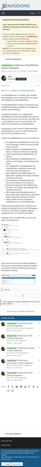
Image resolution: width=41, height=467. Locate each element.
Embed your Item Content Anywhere (19, 324)
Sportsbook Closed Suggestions (21, 365)
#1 (39, 85)
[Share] (35, 85)
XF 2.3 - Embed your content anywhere (19, 90)
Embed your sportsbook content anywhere (20, 361)
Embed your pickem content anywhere (21, 349)
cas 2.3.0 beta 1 (33, 71)
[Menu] (2, 13)
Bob (6, 39)
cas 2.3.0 (23, 71)
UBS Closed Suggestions (18, 378)
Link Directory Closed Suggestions (21, 328)
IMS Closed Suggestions (18, 341)
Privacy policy (5, 445)
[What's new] (38, 13)
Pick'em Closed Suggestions (19, 353)
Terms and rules (6, 441)
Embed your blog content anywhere (19, 373)
